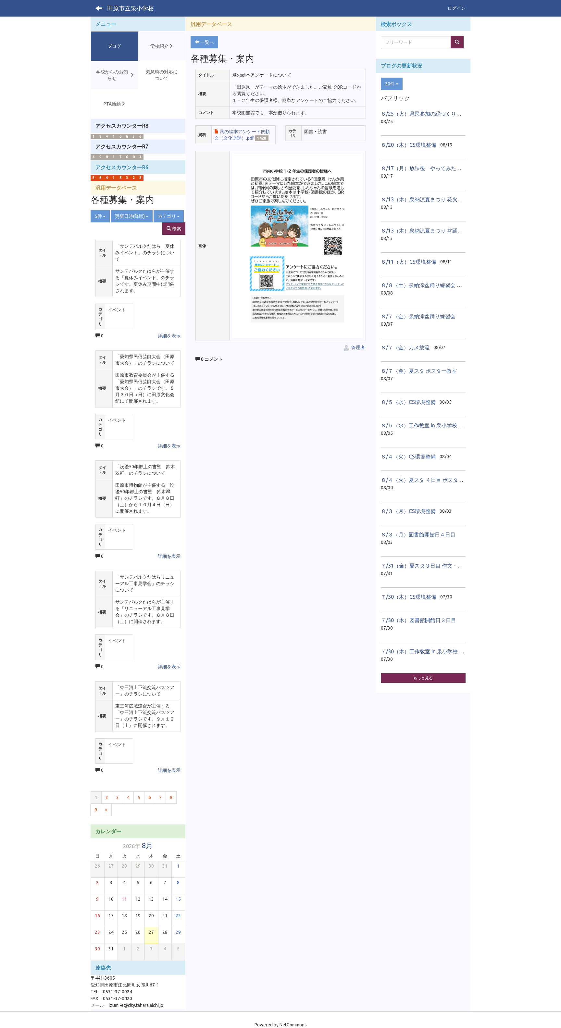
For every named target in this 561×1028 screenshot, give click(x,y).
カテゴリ (167, 216)
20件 (390, 83)
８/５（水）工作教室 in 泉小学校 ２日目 (427, 425)
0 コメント (211, 359)
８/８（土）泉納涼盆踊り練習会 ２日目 (426, 285)
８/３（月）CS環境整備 (408, 511)
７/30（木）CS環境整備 (408, 597)
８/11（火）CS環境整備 (408, 262)
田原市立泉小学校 (130, 8)
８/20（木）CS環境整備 (408, 145)
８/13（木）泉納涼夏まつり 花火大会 (424, 199)
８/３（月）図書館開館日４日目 (418, 534)
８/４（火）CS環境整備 (408, 456)
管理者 (357, 347)
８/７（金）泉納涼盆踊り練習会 (418, 316)
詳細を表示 (169, 335)
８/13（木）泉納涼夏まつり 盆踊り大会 (427, 230)
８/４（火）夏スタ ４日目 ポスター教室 (427, 480)
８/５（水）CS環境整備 (408, 402)
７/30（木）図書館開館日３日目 (418, 620)
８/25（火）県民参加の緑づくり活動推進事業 (434, 114)
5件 (99, 216)
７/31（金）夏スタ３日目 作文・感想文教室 (432, 566)
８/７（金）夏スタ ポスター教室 (419, 371)
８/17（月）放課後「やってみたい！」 (426, 168)
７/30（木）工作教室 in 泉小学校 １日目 (428, 651)
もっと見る (423, 678)
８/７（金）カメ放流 (405, 347)
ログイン (456, 8)
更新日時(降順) (130, 216)
